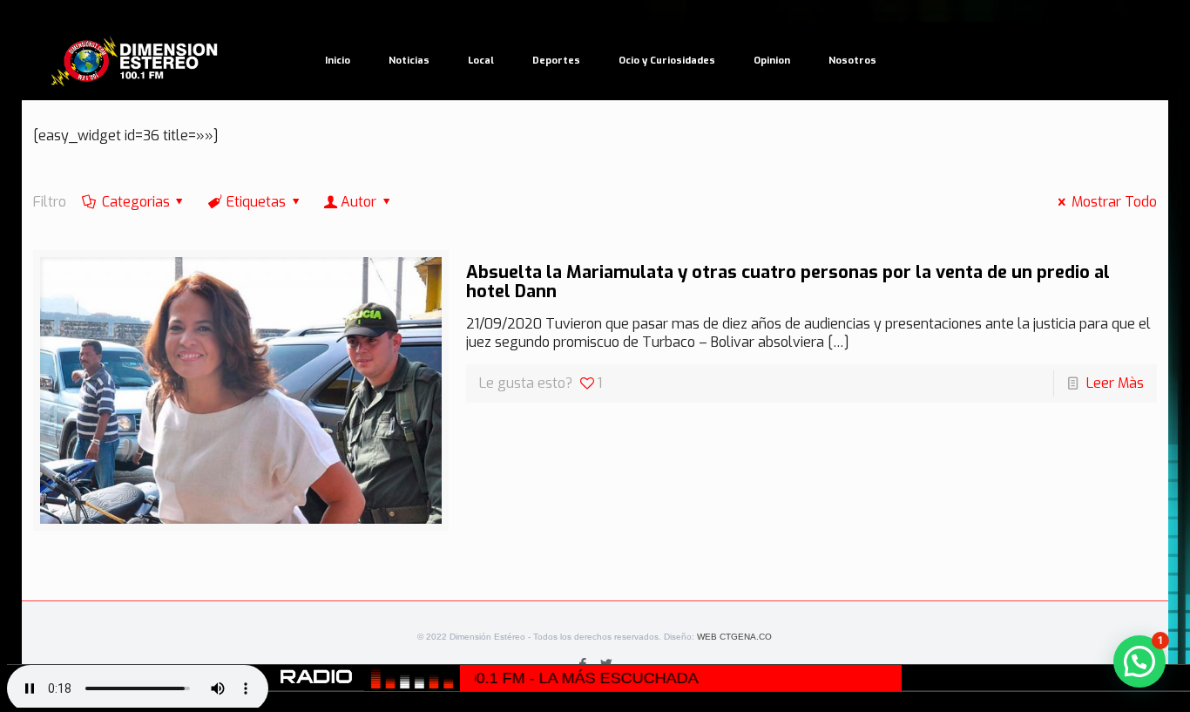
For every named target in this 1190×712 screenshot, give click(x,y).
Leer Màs (1115, 383)
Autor (358, 202)
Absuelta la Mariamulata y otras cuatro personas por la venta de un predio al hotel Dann (788, 282)
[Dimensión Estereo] (135, 61)
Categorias (136, 202)
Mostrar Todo (1114, 202)
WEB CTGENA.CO (734, 636)
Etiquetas (256, 202)
